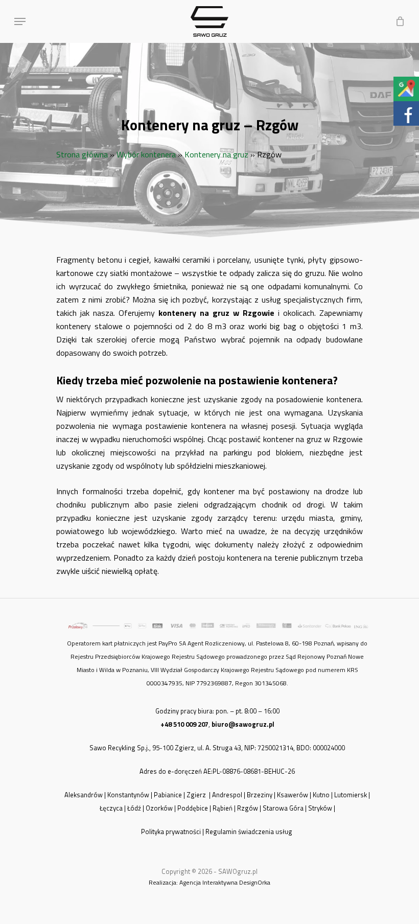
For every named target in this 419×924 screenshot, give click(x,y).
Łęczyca (111, 808)
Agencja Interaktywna (208, 882)
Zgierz (197, 795)
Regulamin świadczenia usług (249, 831)
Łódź (134, 808)
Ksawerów (292, 795)
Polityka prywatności (171, 831)
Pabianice (168, 795)
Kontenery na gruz (216, 154)
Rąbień (222, 808)
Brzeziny (259, 795)
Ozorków (159, 808)
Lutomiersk (350, 795)
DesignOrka (254, 882)
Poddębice (192, 808)
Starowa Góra (283, 808)
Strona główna (82, 154)
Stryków (320, 808)
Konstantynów (128, 795)
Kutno (321, 795)
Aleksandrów (83, 795)
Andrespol (227, 795)
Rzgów (247, 808)
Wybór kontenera (146, 154)
